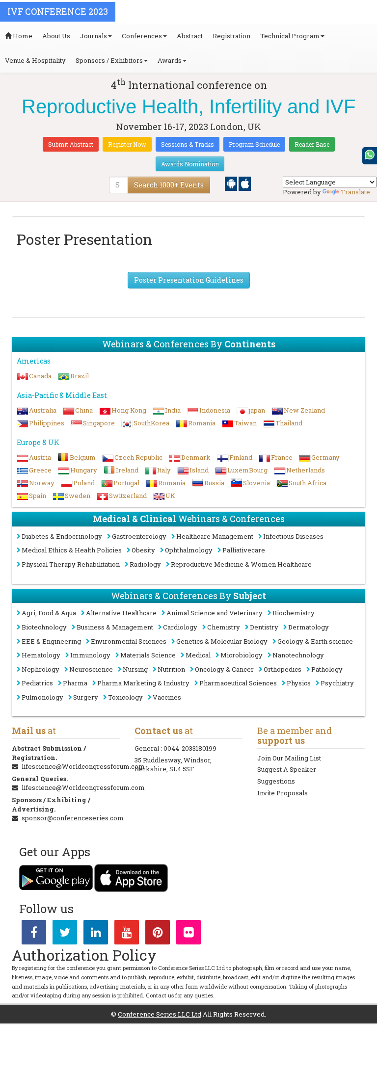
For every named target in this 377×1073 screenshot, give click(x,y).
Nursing (135, 669)
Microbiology (241, 655)
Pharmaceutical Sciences (238, 683)
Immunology (90, 655)
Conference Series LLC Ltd (159, 1014)
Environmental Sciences (128, 641)
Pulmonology (42, 697)
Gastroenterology (139, 536)
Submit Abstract (70, 144)
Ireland (127, 470)
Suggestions (276, 781)
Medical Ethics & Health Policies (72, 550)
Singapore (99, 423)
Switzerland (128, 495)
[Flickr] (188, 934)
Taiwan (245, 423)
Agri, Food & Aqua (49, 612)
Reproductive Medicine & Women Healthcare (241, 564)
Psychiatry (337, 683)
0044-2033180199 (189, 748)
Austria (40, 457)
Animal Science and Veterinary (214, 612)
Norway (41, 482)
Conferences (142, 35)
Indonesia (214, 410)
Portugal (126, 482)
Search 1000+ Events (169, 184)
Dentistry (264, 627)
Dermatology (308, 627)
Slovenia (256, 482)
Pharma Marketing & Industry (143, 683)
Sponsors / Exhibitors (109, 60)
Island (199, 470)
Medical (198, 655)
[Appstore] (245, 183)
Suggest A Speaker (286, 769)
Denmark (196, 457)
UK (170, 495)
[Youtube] (126, 934)
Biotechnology (44, 627)
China (84, 410)
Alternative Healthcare (121, 612)
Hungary (83, 470)
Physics (299, 683)
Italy (164, 470)
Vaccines (167, 697)
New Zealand (304, 410)
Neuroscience (91, 669)
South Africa (307, 482)
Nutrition (171, 669)
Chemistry (223, 627)
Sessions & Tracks (187, 144)
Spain (37, 495)
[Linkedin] (95, 934)
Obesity (143, 550)
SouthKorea (151, 423)
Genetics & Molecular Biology (222, 641)
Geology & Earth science (315, 641)
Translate (355, 191)
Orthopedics (282, 669)
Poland (84, 482)
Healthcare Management (214, 536)
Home (21, 35)
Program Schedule (254, 144)
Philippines (46, 423)
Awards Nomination (190, 164)
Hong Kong (128, 410)
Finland (240, 457)
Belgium (83, 457)
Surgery (85, 697)
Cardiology (180, 627)
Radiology (145, 564)
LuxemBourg (247, 470)
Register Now (127, 144)
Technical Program (290, 35)
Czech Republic (138, 457)
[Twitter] (65, 934)
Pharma (75, 683)
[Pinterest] (157, 934)
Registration (231, 35)
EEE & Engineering (51, 641)
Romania (201, 423)
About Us (56, 35)
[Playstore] (232, 183)
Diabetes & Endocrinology (62, 536)
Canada (40, 375)
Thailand (288, 423)
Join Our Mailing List (289, 758)
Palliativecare (243, 550)
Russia (214, 482)
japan (257, 410)
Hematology (41, 655)
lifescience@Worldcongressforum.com (83, 766)
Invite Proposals (282, 792)
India (173, 410)
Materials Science (148, 655)
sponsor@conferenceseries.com (73, 817)
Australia (42, 410)
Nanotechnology (298, 655)
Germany (325, 457)
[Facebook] (34, 934)
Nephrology (40, 669)
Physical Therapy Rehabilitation (71, 564)
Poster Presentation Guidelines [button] (188, 280)
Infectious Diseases (293, 536)
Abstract (190, 35)
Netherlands (305, 470)
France (282, 457)
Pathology (327, 669)
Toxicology (125, 697)
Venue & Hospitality (35, 60)
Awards (170, 60)
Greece (40, 470)
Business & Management (115, 627)
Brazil (79, 375)
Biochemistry (293, 612)
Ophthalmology (189, 550)
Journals (93, 35)
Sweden (77, 495)
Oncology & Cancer (224, 669)
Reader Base (312, 144)
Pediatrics (37, 683)
